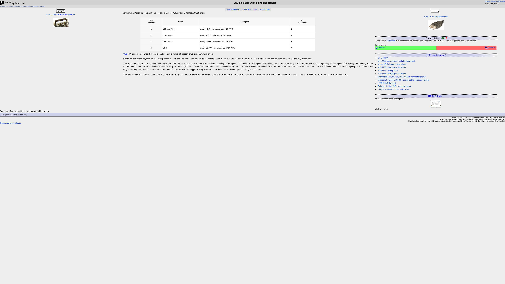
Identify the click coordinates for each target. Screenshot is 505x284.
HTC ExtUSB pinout (387, 83)
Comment (246, 9)
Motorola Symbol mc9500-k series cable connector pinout (403, 80)
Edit (255, 9)
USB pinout (383, 58)
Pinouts (487, 1)
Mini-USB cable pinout (388, 70)
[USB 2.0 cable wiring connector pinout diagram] (436, 103)
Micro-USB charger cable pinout (392, 64)
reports (391, 41)
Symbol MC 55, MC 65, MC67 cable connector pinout (401, 77)
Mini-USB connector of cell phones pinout (396, 61)
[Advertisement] (352, 33)
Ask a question (233, 9)
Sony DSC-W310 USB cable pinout (393, 89)
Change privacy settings (10, 123)
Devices (493, 1)
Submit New (264, 9)
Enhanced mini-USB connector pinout (394, 86)
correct (382, 48)
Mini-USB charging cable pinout (392, 67)
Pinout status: (436, 38)
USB (125, 54)
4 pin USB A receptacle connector (60, 14)
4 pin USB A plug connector (436, 17)
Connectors (501, 1)
